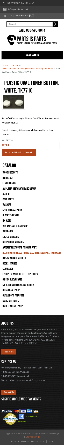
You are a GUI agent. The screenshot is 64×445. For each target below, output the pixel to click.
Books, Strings (10, 263)
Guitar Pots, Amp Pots (13, 295)
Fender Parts (9, 183)
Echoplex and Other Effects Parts (20, 274)
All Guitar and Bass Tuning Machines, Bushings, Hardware (28, 69)
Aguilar (6, 194)
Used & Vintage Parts (13, 306)
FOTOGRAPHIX (33, 437)
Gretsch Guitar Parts (13, 242)
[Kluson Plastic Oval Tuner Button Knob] (13, 109)
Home (5, 65)
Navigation (32, 55)
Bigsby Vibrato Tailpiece (14, 258)
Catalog (15, 65)
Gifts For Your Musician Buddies (18, 285)
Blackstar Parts (11, 215)
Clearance (8, 268)
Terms (42, 441)
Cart (11, 16)
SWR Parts (8, 231)
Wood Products (10, 172)
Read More (8, 352)
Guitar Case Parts (11, 290)
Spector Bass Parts (12, 210)
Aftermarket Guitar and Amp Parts (20, 247)
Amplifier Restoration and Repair (19, 188)
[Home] (32, 41)
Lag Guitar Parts (11, 236)
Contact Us (9, 392)
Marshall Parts (11, 301)
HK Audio (7, 220)
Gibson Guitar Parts (12, 279)
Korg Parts (8, 199)
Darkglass (8, 178)
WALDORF (7, 204)
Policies (34, 441)
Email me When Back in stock (18, 153)
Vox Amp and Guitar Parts (15, 226)
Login (50, 441)
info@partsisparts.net (18, 9)
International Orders (20, 441)
